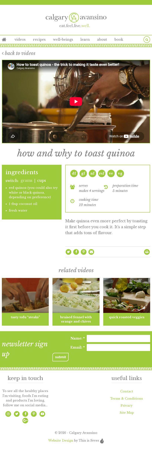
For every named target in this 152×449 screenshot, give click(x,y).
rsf (101, 173)
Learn (85, 39)
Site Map (127, 412)
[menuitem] (6, 39)
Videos (20, 39)
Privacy (127, 405)
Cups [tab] (41, 180)
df (74, 173)
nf (92, 173)
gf (83, 173)
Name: (77, 338)
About (102, 39)
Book (118, 39)
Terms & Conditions (126, 398)
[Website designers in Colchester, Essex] (102, 440)
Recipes (39, 39)
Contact (126, 391)
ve (111, 173)
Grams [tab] (26, 180)
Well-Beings (63, 39)
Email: (77, 347)
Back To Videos (19, 53)
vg (120, 173)
